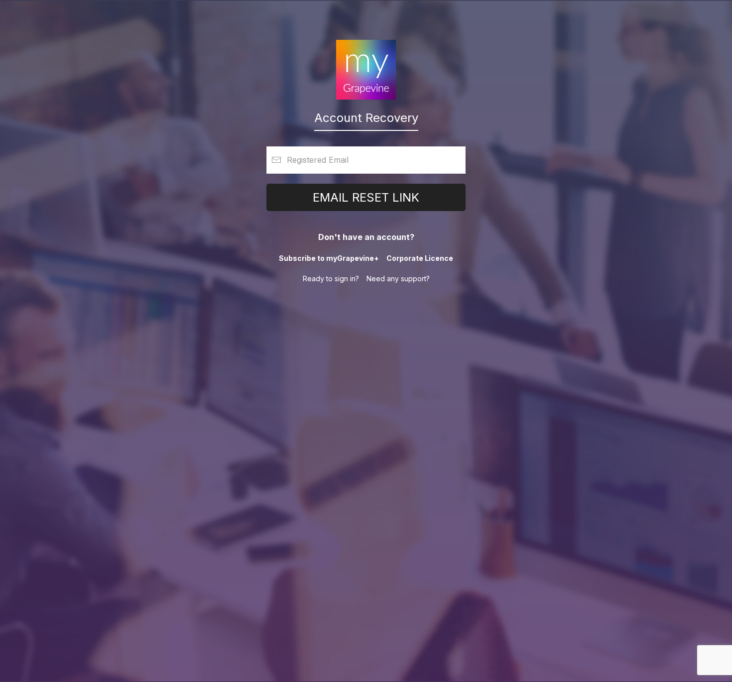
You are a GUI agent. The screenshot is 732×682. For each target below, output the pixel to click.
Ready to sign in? (331, 278)
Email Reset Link (366, 197)
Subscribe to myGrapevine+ (329, 258)
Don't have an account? (366, 237)
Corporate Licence (419, 258)
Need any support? (398, 278)
